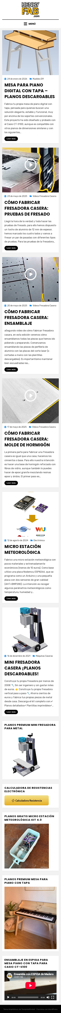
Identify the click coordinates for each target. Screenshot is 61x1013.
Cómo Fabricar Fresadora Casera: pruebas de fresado (27, 208)
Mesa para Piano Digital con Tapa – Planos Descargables (29, 91)
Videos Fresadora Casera (44, 196)
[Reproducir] (8, 997)
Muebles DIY (38, 79)
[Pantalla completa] (52, 997)
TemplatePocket (28, 1009)
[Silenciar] (47, 997)
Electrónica (39, 540)
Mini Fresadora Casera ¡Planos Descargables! (22, 668)
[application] (30, 985)
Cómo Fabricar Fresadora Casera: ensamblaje (26, 317)
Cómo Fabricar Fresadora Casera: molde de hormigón (27, 439)
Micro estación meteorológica (22, 549)
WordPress (53, 1009)
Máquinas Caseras (44, 656)
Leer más (11, 139)
